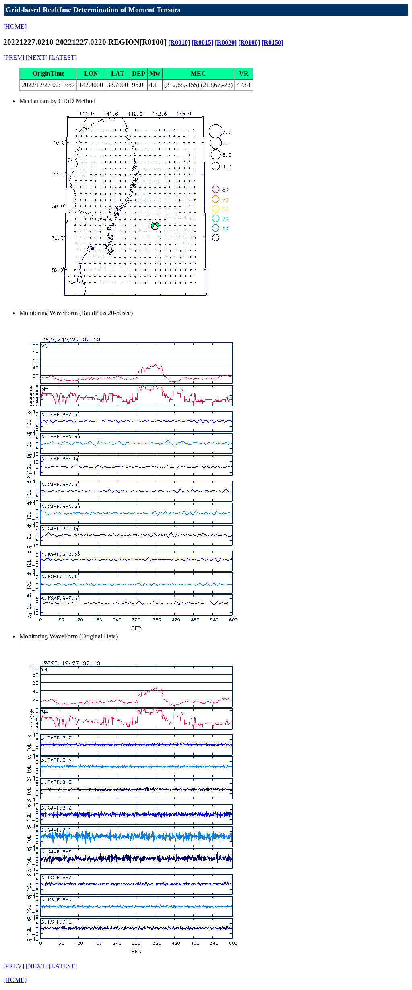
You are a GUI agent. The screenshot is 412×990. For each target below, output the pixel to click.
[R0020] (226, 42)
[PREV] (13, 57)
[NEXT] (36, 57)
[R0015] (202, 42)
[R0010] (179, 42)
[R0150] (272, 42)
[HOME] (15, 26)
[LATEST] (63, 57)
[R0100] (249, 42)
